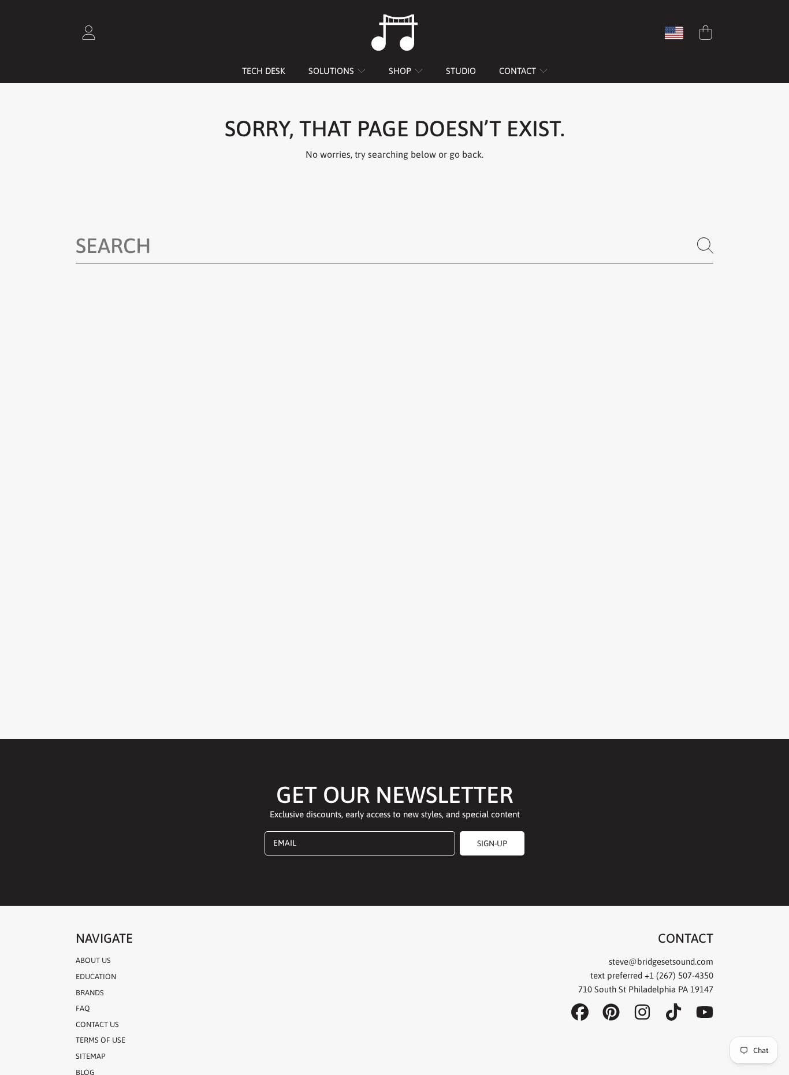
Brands (90, 992)
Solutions (332, 71)
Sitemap (90, 1056)
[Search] (705, 245)
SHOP (401, 71)
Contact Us (97, 1024)
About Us (93, 960)
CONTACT (518, 71)
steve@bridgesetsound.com (661, 961)
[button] (705, 33)
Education (96, 976)
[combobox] (394, 245)
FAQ (83, 1008)
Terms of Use (100, 1040)
